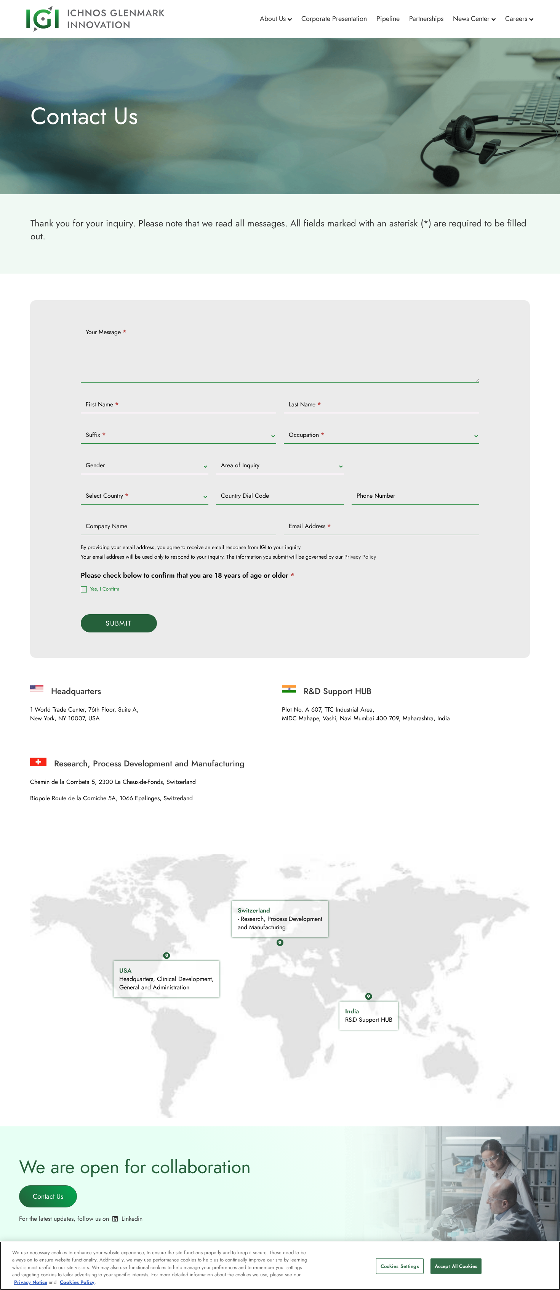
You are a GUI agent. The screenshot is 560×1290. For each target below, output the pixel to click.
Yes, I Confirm (103, 589)
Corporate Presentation (334, 19)
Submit (119, 623)
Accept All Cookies (456, 1266)
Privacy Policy (360, 557)
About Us (273, 19)
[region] (280, 1265)
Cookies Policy (77, 1282)
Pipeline (388, 19)
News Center (471, 19)
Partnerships (426, 19)
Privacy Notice (30, 1282)
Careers (516, 19)
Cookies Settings (400, 1266)
